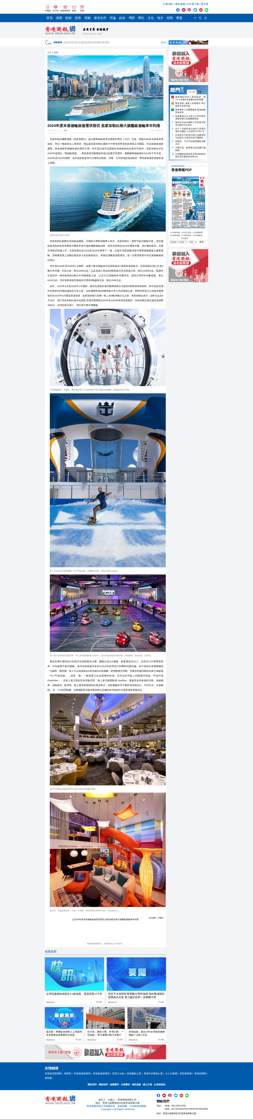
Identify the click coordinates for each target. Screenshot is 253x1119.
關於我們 (92, 1084)
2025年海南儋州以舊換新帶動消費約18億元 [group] (115, 42)
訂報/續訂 (168, 4)
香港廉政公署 (134, 1073)
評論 (113, 18)
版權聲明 (114, 1084)
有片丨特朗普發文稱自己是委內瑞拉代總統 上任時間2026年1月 (190, 130)
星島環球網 (186, 1073)
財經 (68, 18)
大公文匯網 (171, 1073)
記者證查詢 (159, 1084)
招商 (170, 18)
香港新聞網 (200, 1073)
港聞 (59, 18)
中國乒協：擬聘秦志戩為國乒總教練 (190, 149)
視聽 (87, 18)
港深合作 (100, 18)
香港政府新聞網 (53, 1073)
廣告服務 (180, 4)
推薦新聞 (50, 951)
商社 (141, 18)
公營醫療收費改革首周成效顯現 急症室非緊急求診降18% (190, 155)
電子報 (204, 4)
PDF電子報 (193, 4)
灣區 (132, 18)
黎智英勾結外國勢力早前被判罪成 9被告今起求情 (190, 123)
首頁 (49, 18)
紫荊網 (48, 1078)
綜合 (122, 18)
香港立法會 (118, 1073)
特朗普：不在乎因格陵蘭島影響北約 (190, 142)
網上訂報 (147, 1084)
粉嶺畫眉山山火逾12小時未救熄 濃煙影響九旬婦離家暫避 (190, 117)
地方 (160, 18)
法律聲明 (125, 1084)
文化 (151, 18)
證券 (78, 18)
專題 (179, 18)
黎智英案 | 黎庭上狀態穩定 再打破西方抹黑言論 (190, 104)
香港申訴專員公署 (153, 1073)
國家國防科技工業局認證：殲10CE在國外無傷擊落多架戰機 (190, 98)
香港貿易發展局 (82, 1073)
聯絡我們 (103, 1084)
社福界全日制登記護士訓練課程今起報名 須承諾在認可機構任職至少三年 (190, 136)
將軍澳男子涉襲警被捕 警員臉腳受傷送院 (190, 111)
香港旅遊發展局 (101, 1073)
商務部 (67, 1073)
